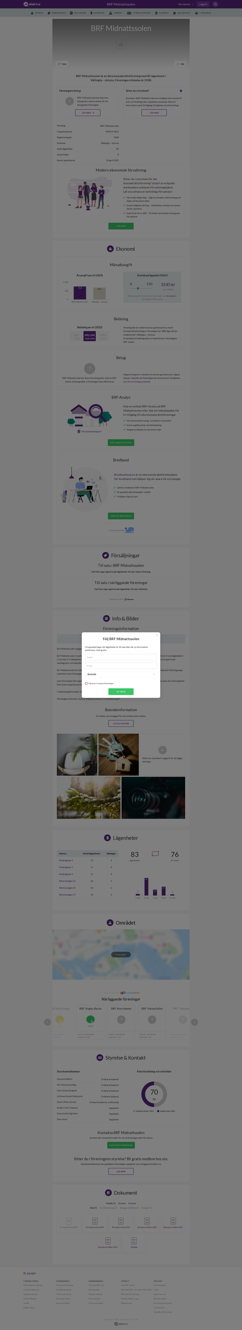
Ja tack (121, 691)
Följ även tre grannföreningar (101, 683)
